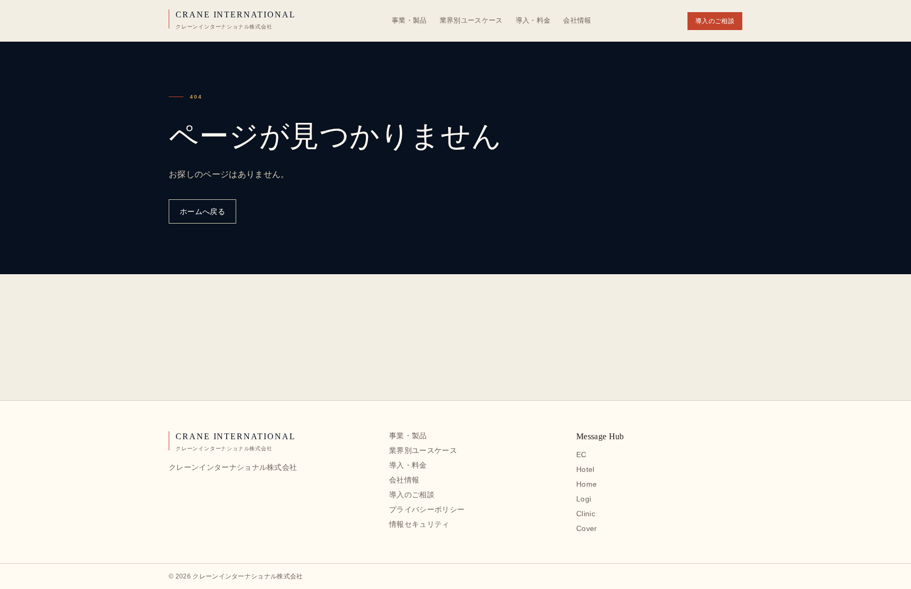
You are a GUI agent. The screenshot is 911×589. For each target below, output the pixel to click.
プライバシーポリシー (426, 509)
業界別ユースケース (471, 20)
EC (581, 454)
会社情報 (577, 20)
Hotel (585, 469)
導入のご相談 (714, 21)
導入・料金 (533, 20)
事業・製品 (409, 20)
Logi (583, 499)
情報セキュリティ (419, 524)
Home (586, 484)
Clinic (585, 513)
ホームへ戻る (202, 211)
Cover (586, 528)
